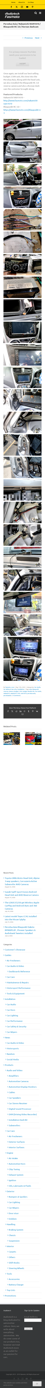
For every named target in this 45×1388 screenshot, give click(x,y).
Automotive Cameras (19, 1081)
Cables (12, 1092)
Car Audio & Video (15, 966)
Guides (8, 955)
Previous (29, 38)
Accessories (14, 1279)
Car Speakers (15, 1098)
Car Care (11, 977)
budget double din (28, 691)
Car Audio (37, 687)
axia (30, 689)
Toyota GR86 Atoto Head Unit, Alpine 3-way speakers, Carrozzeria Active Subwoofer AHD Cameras (22, 881)
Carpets (12, 1251)
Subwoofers (14, 1125)
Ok (37, 1384)
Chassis (12, 1235)
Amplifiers (14, 1075)
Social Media (13, 1059)
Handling (11, 1224)
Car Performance (14, 1021)
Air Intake (13, 1158)
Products (9, 1065)
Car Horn (11, 1010)
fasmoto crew (9, 687)
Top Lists (11, 1290)
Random (11, 1054)
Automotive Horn (17, 1163)
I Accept (22, 64)
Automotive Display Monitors (23, 1087)
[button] (5, 738)
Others (12, 1257)
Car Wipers (12, 1032)
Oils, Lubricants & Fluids (20, 1186)
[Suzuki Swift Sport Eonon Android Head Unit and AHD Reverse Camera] (33, 733)
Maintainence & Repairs (18, 982)
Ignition (12, 1180)
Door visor (14, 1213)
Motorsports (13, 1048)
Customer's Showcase (15, 949)
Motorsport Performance (18, 988)
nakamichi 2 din (15, 693)
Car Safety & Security (10, 689)
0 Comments (17, 695)
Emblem (13, 1219)
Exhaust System (16, 1175)
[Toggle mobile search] (35, 13)
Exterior (10, 1191)
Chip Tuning (14, 1169)
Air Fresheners (13, 960)
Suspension (14, 1240)
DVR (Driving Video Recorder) (23, 1114)
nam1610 (24, 693)
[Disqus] (22, 774)
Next (37, 38)
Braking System (16, 1229)
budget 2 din (18, 691)
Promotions (10, 1295)
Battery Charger (16, 1284)
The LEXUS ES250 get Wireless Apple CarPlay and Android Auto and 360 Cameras (22, 905)
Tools (9, 1273)
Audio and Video (14, 1070)
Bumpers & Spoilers (18, 1196)
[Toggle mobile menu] (40, 13)
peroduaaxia (7, 695)
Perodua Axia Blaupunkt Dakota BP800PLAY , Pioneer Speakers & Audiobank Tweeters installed (20, 930)
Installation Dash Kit (18, 1120)
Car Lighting (12, 1015)
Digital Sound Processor (20, 1109)
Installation (20, 689)
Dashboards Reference (19, 971)
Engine (10, 1153)
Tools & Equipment (16, 993)
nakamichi (6, 693)
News (7, 1037)
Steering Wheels (16, 1268)
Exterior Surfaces (17, 1142)
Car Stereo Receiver (18, 1103)
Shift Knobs (14, 1262)
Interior (10, 1246)
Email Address (31, 1317)
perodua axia (31, 693)
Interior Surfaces (16, 1147)
